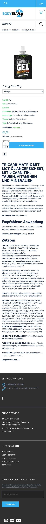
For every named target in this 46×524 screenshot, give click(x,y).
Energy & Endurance (30, 111)
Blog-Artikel (7, 452)
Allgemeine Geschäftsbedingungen (17, 428)
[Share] (4, 154)
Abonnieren (10, 504)
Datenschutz (8, 431)
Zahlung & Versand (10, 419)
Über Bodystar (8, 455)
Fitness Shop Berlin (10, 461)
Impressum (6, 465)
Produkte (15, 30)
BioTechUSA (16, 111)
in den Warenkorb (26, 145)
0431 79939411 (33, 388)
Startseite (5, 30)
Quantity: (5, 141)
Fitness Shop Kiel (9, 458)
